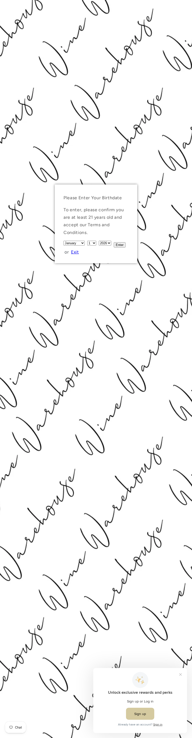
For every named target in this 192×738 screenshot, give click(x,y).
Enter (120, 245)
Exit (75, 251)
